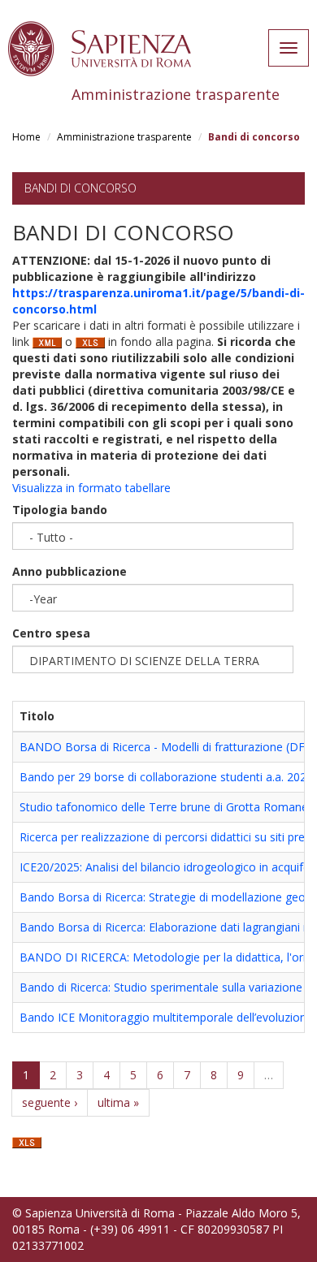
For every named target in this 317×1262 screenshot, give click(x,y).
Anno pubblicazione (69, 571)
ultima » (118, 1102)
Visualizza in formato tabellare (91, 487)
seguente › (49, 1102)
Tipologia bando (59, 509)
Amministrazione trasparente (124, 137)
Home (26, 137)
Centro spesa (51, 633)
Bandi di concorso (80, 188)
